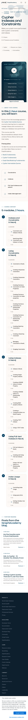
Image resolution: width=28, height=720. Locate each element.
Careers (4, 684)
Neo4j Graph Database (8, 601)
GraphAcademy (6, 640)
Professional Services (7, 612)
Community (5, 634)
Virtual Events (5, 637)
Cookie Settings (10, 707)
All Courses (4, 8)
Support (4, 692)
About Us (4, 675)
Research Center (6, 656)
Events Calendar (6, 662)
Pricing (3, 615)
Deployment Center (7, 609)
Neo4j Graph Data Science (8, 606)
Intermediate (16, 50)
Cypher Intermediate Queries (13, 122)
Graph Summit (5, 665)
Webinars (4, 668)
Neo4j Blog (5, 651)
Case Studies (5, 659)
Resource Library (6, 648)
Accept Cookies (20, 713)
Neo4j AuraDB (5, 603)
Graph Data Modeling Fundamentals (14, 160)
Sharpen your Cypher (16, 47)
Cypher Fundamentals (9, 157)
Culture (4, 687)
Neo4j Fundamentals (9, 154)
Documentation (6, 625)
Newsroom (5, 678)
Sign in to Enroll (14, 101)
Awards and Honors (7, 681)
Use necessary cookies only (16, 717)
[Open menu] (25, 2)
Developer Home (6, 623)
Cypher (5, 47)
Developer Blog (6, 631)
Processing (6, 50)
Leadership (5, 690)
